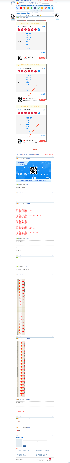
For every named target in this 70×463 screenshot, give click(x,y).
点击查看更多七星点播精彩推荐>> (49, 154)
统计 (34, 10)
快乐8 (32, 5)
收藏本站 (22, 0)
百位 (37, 10)
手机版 (38, 459)
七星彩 (24, 12)
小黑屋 (40, 459)
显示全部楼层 (27, 17)
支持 (20, 192)
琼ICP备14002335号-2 (46, 459)
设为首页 (19, 0)
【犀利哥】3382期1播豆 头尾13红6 (21, 20)
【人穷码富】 (30, 154)
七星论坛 (18, 12)
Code (28, 440)
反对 (22, 192)
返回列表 (53, 13)
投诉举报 (34, 459)
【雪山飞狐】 (18, 154)
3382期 (21, 154)
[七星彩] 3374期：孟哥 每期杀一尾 (21, 454)
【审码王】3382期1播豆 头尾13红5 (31, 20)
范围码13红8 (37, 154)
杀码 (39, 10)
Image (25, 440)
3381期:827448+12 (43, 5)
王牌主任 (12, 3)
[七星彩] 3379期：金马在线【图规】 (21, 455)
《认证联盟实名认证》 (40, 0)
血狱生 (19, 238)
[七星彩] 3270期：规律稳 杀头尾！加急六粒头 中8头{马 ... (32, 12)
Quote (27, 440)
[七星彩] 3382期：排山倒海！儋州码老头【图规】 (23, 450)
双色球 (26, 5)
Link (26, 440)
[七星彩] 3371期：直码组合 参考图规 (40, 455)
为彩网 (35, 5)
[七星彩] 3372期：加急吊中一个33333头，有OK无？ (42, 454)
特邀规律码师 (56, 8)
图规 (36, 10)
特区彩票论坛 (21, 12)
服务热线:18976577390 (25, 0)
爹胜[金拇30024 (56, 7)
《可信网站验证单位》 (50, 0)
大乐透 (29, 5)
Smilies (29, 440)
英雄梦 (19, 257)
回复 (17, 156)
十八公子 (56, 2)
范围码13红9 (25, 154)
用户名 (40, 2)
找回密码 (53, 2)
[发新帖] (17, 13)
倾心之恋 (19, 266)
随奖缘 (19, 184)
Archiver (36, 459)
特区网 (17, 5)
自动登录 (51, 2)
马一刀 (19, 17)
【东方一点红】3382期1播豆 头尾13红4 (41, 20)
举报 (52, 156)
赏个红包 (35, 149)
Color (24, 440)
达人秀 (41, 10)
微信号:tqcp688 (29, 0)
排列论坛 (20, 5)
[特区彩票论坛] (20, 4)
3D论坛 (23, 5)
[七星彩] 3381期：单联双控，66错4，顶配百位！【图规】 (43, 450)
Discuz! (19, 458)
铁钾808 (12, 4)
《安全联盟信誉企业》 (45, 0)
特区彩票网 (17, 0)
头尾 (33, 10)
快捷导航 (52, 5)
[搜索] (30, 10)
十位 (38, 10)
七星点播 (38, 5)
